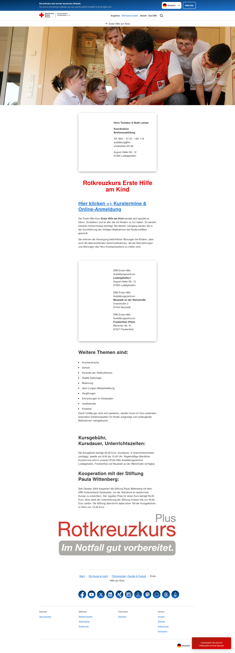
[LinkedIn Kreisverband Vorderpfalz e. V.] (110, 594)
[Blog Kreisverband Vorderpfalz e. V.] (129, 594)
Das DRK (152, 15)
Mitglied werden (86, 616)
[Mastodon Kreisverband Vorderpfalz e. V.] (147, 594)
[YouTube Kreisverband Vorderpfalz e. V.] (91, 594)
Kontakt (161, 616)
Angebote (115, 15)
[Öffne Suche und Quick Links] (161, 16)
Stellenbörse (84, 621)
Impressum (162, 631)
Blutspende (84, 626)
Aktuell (143, 15)
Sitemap (161, 621)
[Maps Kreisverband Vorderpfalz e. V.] (138, 594)
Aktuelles (122, 616)
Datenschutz (163, 626)
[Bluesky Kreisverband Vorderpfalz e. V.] (157, 594)
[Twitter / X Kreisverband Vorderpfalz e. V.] (101, 594)
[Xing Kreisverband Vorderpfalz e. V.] (119, 594)
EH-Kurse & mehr (130, 15)
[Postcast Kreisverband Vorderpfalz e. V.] (175, 594)
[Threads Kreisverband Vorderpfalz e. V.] (166, 594)
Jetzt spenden (45, 616)
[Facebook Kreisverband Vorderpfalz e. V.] (82, 594)
